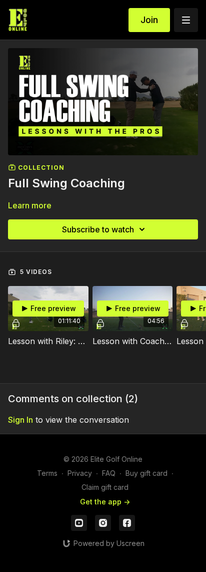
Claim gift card (105, 487)
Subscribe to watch (98, 229)
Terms (47, 473)
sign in (20, 420)
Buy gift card (147, 473)
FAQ (109, 473)
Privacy (80, 473)
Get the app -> (105, 501)
